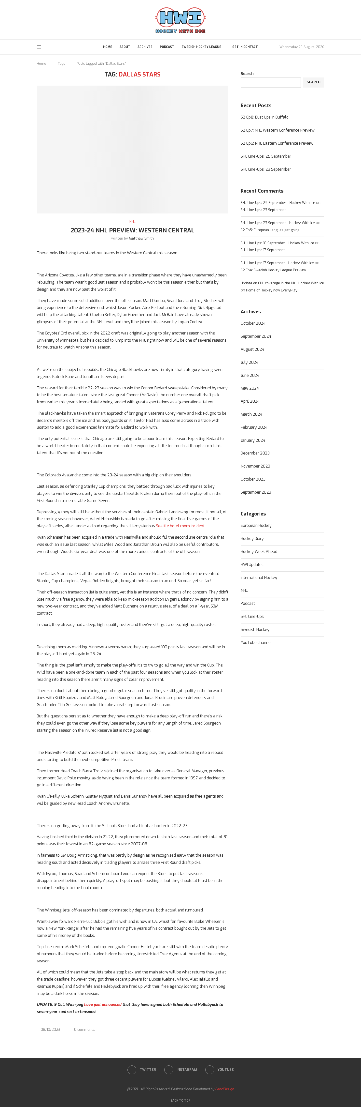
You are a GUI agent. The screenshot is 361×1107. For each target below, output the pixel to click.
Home (107, 47)
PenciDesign (224, 1089)
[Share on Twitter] (216, 1029)
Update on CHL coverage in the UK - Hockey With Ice (282, 283)
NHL (244, 590)
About (125, 47)
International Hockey (259, 577)
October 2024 (253, 323)
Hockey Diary (252, 538)
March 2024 (251, 414)
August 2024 (252, 349)
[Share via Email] (227, 1029)
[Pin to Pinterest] (222, 1029)
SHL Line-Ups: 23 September (266, 169)
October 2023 (253, 479)
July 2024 (249, 362)
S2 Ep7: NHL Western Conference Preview (278, 130)
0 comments (84, 1029)
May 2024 (250, 388)
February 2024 (254, 427)
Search (247, 73)
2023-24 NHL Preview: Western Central (132, 230)
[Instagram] (44, 19)
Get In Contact (245, 47)
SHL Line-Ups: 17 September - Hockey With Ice (277, 263)
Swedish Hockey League (201, 47)
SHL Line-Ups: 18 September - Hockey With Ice (277, 243)
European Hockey (256, 525)
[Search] (321, 19)
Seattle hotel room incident (180, 526)
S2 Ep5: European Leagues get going (270, 230)
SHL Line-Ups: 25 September (266, 156)
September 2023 (256, 492)
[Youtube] (50, 19)
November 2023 (255, 466)
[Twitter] (38, 19)
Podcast (167, 47)
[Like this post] (205, 1029)
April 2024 (250, 401)
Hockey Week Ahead (259, 551)
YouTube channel (256, 642)
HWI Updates (252, 564)
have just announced (102, 1004)
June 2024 (250, 375)
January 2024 (253, 440)
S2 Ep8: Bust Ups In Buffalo (265, 117)
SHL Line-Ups (252, 616)
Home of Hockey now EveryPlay (271, 290)
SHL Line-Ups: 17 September (263, 250)
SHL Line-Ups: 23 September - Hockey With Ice (278, 223)
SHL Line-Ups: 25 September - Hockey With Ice (278, 202)
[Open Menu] (39, 47)
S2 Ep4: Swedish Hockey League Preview (273, 270)
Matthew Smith (141, 238)
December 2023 (255, 453)
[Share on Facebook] (211, 1029)
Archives (145, 47)
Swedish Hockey (255, 629)
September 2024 (256, 336)
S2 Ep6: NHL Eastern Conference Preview (277, 143)
